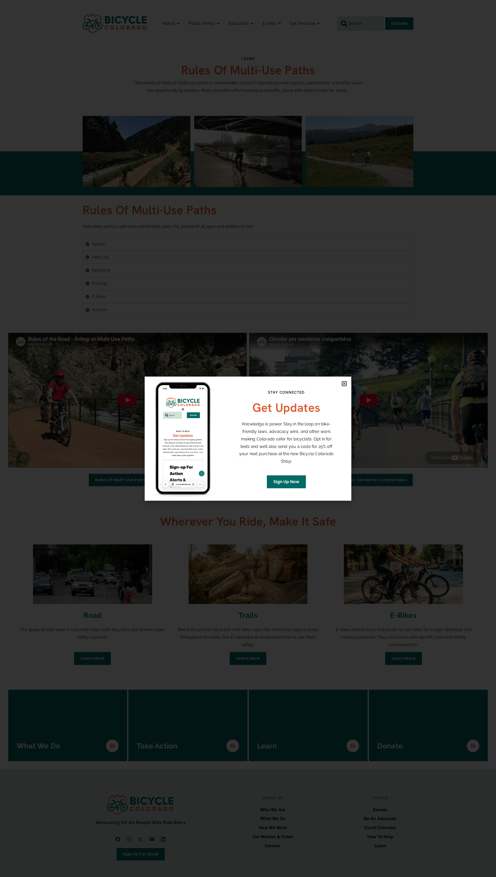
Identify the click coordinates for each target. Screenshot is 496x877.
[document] (248, 438)
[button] (344, 384)
